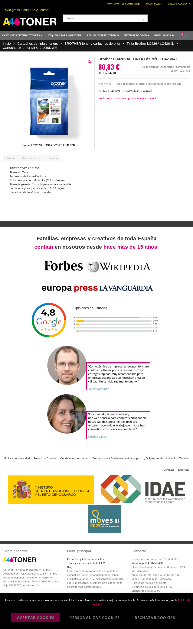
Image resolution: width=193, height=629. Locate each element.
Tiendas (183, 458)
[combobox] (105, 18)
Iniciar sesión (154, 4)
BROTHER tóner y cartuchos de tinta (92, 43)
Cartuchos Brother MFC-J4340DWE (30, 47)
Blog (69, 566)
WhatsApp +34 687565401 (147, 563)
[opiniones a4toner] (96, 391)
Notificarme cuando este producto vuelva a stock (127, 98)
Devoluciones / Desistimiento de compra (116, 458)
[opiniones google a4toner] (96, 342)
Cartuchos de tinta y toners (37, 43)
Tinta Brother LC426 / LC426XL (150, 43)
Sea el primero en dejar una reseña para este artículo (149, 83)
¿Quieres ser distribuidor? (159, 458)
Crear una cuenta (179, 4)
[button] (89, 64)
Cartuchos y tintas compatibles (85, 559)
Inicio (7, 43)
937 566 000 (113, 4)
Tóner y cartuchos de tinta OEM (86, 563)
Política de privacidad (17, 458)
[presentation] (10, 157)
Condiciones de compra (74, 458)
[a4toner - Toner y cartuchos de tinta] (29, 22)
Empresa (183, 469)
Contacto (168, 469)
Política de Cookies (45, 458)
